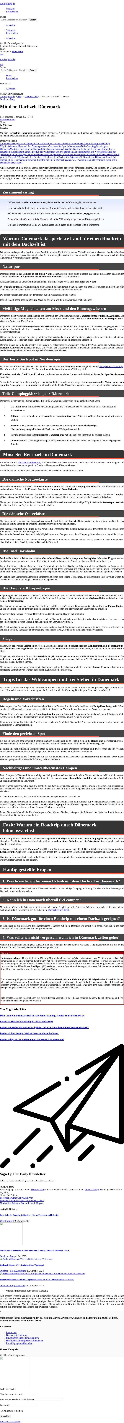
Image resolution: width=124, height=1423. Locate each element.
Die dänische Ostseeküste (80, 149)
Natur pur (95, 143)
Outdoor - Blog (7, 99)
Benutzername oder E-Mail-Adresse (17, 1399)
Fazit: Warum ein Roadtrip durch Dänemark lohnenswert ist (85, 154)
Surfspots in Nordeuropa (111, 366)
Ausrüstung (20, 1271)
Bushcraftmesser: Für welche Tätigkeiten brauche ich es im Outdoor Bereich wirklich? (44, 1027)
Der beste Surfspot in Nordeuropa (65, 146)
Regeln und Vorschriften (95, 151)
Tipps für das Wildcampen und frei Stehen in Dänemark (56, 151)
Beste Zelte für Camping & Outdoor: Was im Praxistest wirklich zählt (29, 1215)
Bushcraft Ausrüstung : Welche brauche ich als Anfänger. (29, 1033)
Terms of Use (37, 1189)
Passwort (4, 1405)
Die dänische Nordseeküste (55, 149)
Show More (17, 51)
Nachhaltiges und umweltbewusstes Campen (35, 154)
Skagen (26, 151)
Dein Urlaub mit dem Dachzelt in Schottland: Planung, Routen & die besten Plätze (42, 1015)
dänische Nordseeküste (29, 462)
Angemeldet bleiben (13, 1411)
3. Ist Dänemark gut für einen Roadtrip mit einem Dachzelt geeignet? (41, 160)
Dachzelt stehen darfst (58, 910)
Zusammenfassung (9, 143)
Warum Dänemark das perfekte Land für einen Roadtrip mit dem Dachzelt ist (54, 143)
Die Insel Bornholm (102, 149)
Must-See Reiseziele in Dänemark (26, 149)
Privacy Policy (92, 1189)
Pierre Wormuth (7, 119)
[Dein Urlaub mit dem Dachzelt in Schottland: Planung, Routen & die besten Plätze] (11, 1244)
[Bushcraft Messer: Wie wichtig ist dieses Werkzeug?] (26, 1259)
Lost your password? (10, 1421)
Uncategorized (7, 1221)
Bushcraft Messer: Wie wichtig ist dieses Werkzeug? (26, 1021)
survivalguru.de (7, 3)
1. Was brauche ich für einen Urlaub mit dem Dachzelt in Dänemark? (48, 157)
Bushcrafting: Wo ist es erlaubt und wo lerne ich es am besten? (32, 1039)
